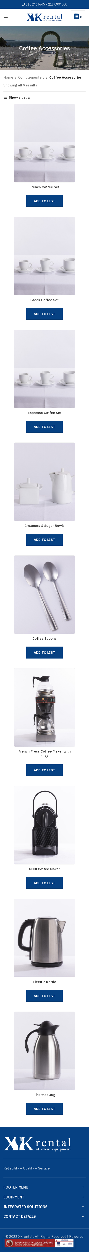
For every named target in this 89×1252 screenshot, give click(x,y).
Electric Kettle (44, 982)
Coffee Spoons (44, 638)
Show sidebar (20, 97)
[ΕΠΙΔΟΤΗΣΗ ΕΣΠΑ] (39, 1243)
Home (8, 77)
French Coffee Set (44, 187)
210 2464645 (35, 4)
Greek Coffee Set (44, 300)
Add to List (44, 201)
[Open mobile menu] (5, 17)
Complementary (31, 77)
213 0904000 (57, 4)
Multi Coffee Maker (44, 869)
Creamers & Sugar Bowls (44, 525)
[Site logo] (44, 17)
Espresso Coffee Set (44, 413)
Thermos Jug (44, 1094)
